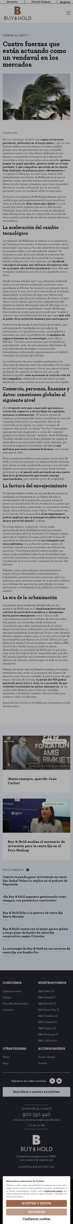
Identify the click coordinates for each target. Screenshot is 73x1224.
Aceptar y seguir (36, 1203)
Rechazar (36, 1212)
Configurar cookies (36, 1218)
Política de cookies (53, 1191)
